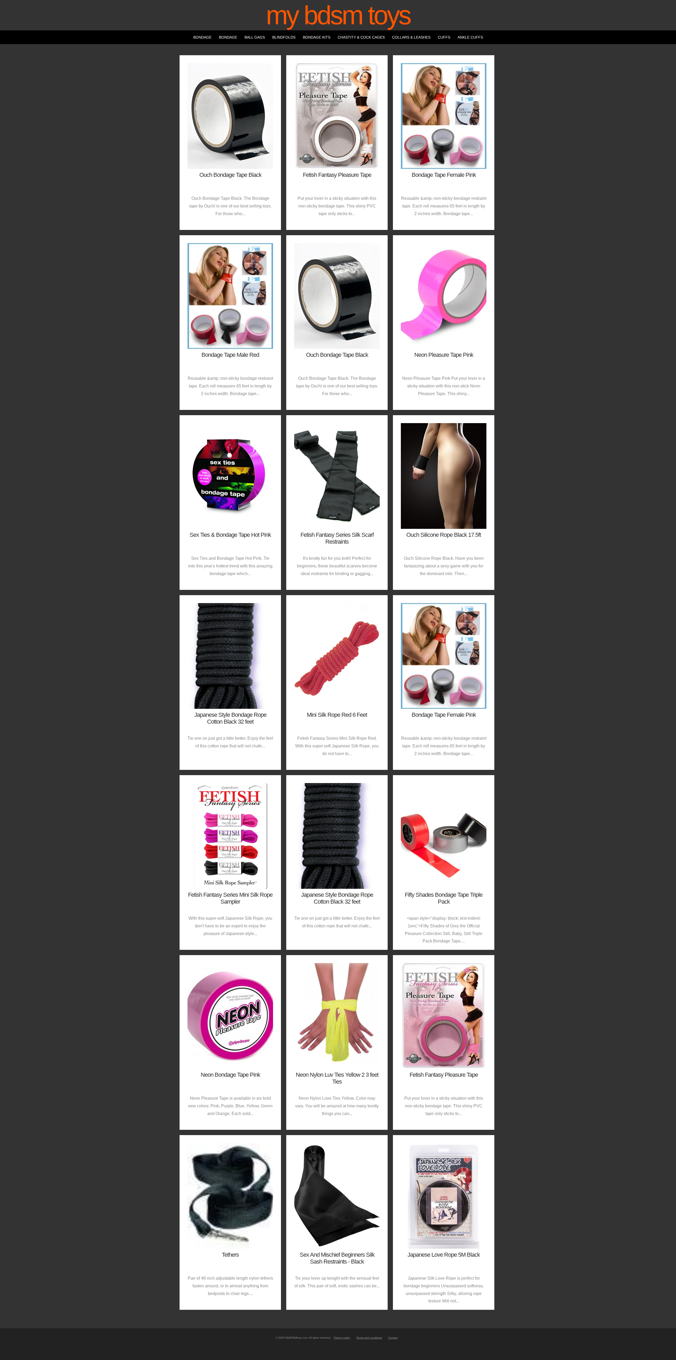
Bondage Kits (316, 37)
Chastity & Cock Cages (361, 37)
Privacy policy (342, 1337)
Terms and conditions (369, 1337)
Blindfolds (283, 37)
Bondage (202, 37)
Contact (393, 1337)
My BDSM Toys (338, 15)
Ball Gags (255, 37)
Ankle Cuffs (470, 37)
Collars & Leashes (411, 37)
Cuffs (444, 37)
